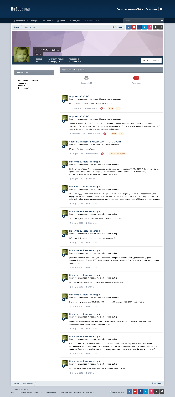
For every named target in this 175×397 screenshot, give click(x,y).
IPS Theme (14, 389)
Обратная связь (50, 392)
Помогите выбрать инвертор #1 (85, 161)
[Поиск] (162, 20)
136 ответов (93, 154)
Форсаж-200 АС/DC (79, 96)
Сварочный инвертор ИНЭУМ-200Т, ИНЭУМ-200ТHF (95, 141)
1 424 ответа (91, 108)
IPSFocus (24, 389)
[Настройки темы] (161, 9)
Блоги (62, 21)
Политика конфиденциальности (30, 392)
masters (93, 164)
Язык (13, 392)
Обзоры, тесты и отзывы (110, 99)
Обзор (48, 21)
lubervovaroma (75, 99)
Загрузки (76, 21)
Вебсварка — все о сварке (26, 21)
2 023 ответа (93, 179)
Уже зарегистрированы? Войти (130, 9)
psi (91, 99)
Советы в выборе (111, 144)
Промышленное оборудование (69, 392)
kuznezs (93, 144)
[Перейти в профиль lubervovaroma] (65, 98)
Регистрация (151, 9)
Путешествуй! (88, 392)
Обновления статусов (148, 21)
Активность (92, 21)
